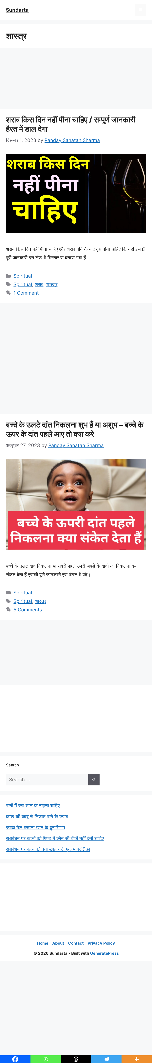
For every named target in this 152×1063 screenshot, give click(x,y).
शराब (39, 284)
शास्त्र (51, 284)
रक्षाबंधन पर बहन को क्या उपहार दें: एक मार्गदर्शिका (48, 849)
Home (42, 943)
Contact (76, 943)
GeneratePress (104, 953)
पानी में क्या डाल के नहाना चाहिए (33, 805)
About (58, 943)
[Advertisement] (76, 80)
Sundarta (17, 10)
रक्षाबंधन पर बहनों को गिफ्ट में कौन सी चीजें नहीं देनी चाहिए (55, 838)
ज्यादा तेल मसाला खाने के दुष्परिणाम (35, 827)
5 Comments (27, 610)
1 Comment (26, 293)
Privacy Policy (101, 943)
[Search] (94, 779)
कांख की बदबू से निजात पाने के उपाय (37, 816)
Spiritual (22, 276)
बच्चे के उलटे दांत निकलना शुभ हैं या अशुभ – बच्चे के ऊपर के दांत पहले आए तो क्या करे (74, 429)
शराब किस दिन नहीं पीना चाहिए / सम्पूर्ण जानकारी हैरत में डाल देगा (70, 124)
